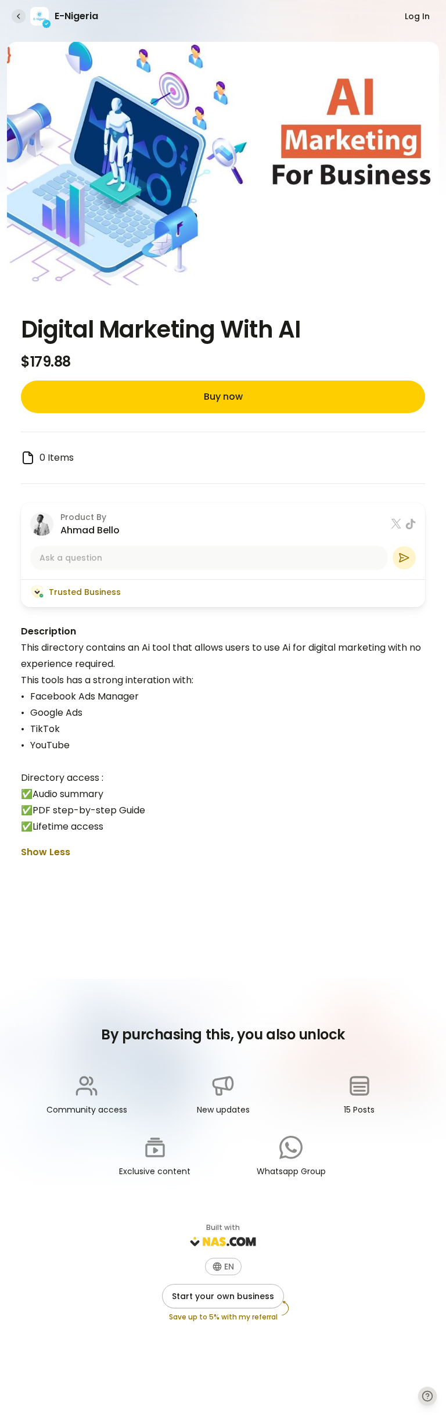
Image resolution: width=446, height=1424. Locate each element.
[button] (223, 1266)
